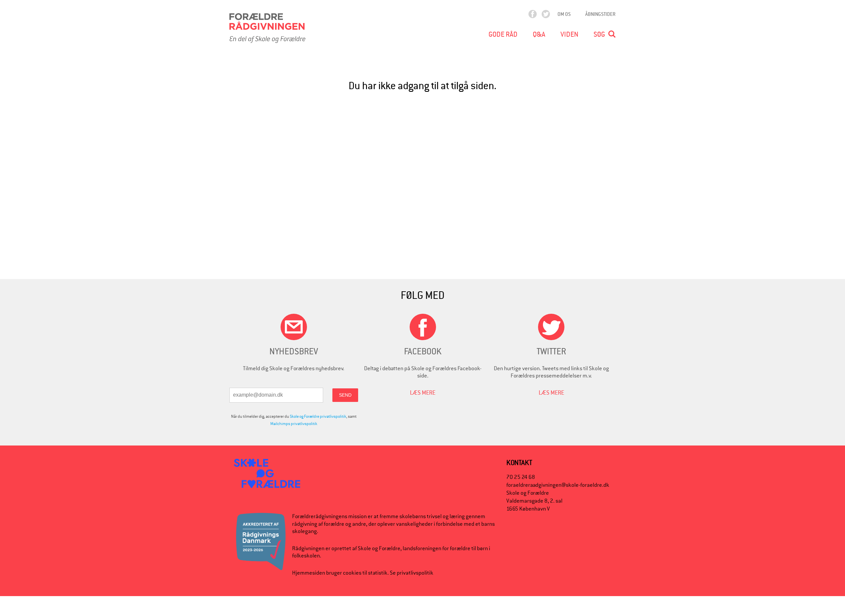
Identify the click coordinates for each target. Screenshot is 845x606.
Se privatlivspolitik (411, 572)
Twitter (551, 15)
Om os (564, 14)
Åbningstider (600, 14)
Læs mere (422, 392)
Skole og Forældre (379, 548)
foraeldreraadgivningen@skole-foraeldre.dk (557, 484)
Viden (569, 34)
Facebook (538, 15)
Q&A (539, 34)
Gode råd (503, 34)
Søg (599, 34)
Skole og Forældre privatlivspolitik (318, 416)
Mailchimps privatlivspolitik (293, 423)
